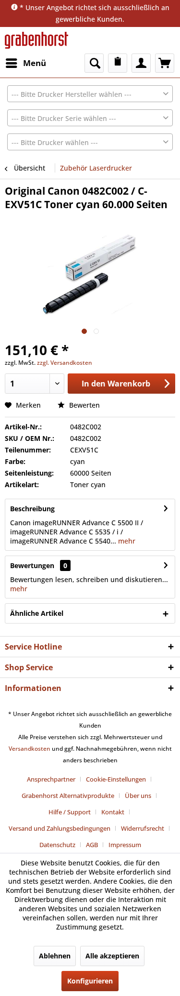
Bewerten (83, 405)
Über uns (138, 795)
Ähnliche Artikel (36, 613)
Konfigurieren (90, 980)
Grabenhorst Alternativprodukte (68, 795)
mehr (125, 540)
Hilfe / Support (69, 812)
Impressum (124, 844)
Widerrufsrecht (142, 828)
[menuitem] (25, 63)
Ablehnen (55, 955)
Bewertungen (32, 565)
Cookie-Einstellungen (116, 779)
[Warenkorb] (164, 63)
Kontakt (112, 812)
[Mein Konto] (141, 63)
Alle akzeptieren (112, 955)
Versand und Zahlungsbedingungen (59, 828)
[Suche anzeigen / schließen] (94, 63)
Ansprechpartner (51, 779)
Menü (34, 62)
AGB (92, 844)
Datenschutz (57, 844)
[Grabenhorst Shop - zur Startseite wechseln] (36, 40)
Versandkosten (29, 748)
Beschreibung (32, 508)
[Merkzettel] (117, 63)
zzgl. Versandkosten (64, 363)
